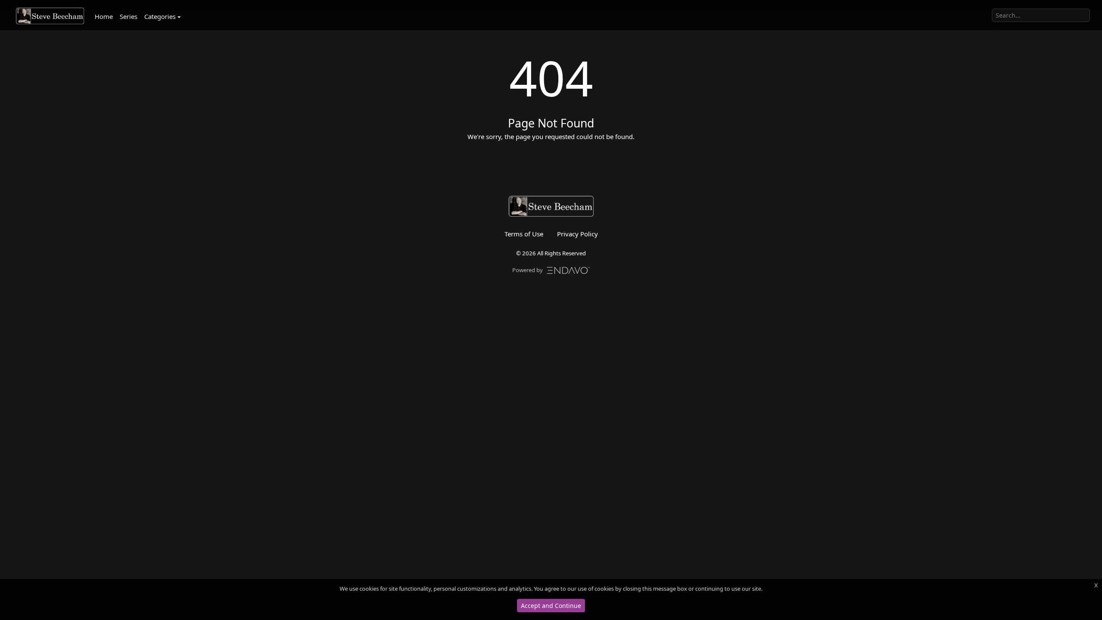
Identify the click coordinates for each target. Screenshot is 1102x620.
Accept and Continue (551, 605)
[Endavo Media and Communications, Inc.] (568, 269)
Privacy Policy (577, 233)
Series (128, 16)
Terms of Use (524, 233)
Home (104, 16)
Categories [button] (160, 16)
